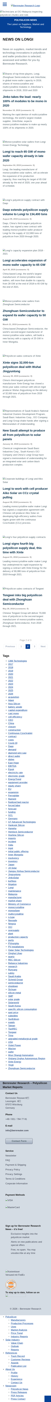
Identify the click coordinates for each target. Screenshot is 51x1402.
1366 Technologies (17, 661)
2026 (10, 694)
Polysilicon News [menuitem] (19, 1389)
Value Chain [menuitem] (17, 1343)
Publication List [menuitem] (18, 1366)
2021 (10, 677)
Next (43, 646)
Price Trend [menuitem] (17, 1333)
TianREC (12, 1029)
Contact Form (19, 1141)
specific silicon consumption (22, 1009)
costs (11, 740)
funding (12, 812)
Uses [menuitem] (13, 1326)
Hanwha (12, 828)
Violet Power (14, 1045)
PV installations (16, 946)
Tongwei (12, 1032)
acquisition (13, 697)
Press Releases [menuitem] (19, 1392)
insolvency (13, 858)
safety (11, 973)
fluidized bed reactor (18, 802)
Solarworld (13, 1002)
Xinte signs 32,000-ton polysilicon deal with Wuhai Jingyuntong (22, 367)
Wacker (12, 1048)
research (12, 966)
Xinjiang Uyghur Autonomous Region (26, 1058)
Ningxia (12, 923)
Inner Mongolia (15, 854)
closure (12, 726)
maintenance (14, 891)
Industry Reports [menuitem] (19, 1336)
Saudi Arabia (14, 976)
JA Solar (12, 868)
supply (11, 1022)
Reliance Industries (18, 963)
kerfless (12, 881)
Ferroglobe (13, 795)
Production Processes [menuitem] (22, 1323)
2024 (10, 687)
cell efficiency (15, 717)
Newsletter (10, 1155)
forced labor (14, 805)
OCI (10, 927)
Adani (11, 700)
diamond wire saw (17, 753)
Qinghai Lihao (15, 953)
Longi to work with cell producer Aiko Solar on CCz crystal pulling (25, 493)
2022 (10, 680)
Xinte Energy (14, 1061)
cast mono (13, 713)
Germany (13, 818)
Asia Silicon (14, 703)
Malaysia (12, 894)
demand (12, 749)
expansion (13, 792)
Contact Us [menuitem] (16, 1382)
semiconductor (15, 983)
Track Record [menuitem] (18, 1356)
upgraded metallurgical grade (23, 1038)
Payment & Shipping (15, 1165)
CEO (10, 720)
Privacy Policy (12, 1169)
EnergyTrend (14, 779)
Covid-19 (12, 743)
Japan (11, 864)
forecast (12, 809)
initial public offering (18, 851)
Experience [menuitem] (16, 1379)
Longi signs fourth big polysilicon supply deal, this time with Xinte (22, 548)
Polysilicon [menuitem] (10, 1317)
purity (11, 940)
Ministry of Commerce (19, 904)
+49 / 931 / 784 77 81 (16, 1119)
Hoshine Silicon (16, 835)
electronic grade (16, 776)
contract (12, 736)
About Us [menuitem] (10, 1369)
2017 (10, 664)
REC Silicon (14, 960)
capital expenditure (17, 710)
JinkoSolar (13, 877)
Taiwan (11, 1025)
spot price (13, 1012)
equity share (14, 786)
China (11, 723)
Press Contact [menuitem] (18, 1399)
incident (12, 841)
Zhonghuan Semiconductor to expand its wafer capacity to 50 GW (24, 315)
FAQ (7, 1160)
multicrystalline (16, 914)
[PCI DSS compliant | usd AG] (10, 1284)
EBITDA (12, 766)
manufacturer (15, 897)
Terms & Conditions (15, 1179)
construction (14, 730)
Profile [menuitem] (14, 1372)
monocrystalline (16, 907)
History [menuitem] (14, 1376)
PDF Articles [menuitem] (17, 1395)
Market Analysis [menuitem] (19, 1330)
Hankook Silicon (16, 825)
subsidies (13, 1015)
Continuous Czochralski (20, 733)
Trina (10, 1035)
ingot (10, 848)
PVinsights (13, 943)
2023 (10, 684)
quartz (11, 956)
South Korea (14, 1006)
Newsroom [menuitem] (10, 1386)
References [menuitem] (11, 1353)
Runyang (12, 969)
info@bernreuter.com (17, 1130)
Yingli (11, 1065)
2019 (10, 671)
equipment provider (18, 782)
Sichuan (12, 989)
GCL (10, 815)
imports (12, 838)
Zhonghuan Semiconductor (21, 1068)
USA (10, 1042)
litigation (12, 884)
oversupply (13, 930)
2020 (10, 674)
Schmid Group (15, 979)
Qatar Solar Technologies (21, 950)
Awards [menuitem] (14, 1363)
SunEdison (13, 1019)
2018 (10, 667)
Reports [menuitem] (15, 1349)
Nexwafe (12, 920)
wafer (11, 1052)
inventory (13, 861)
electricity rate (15, 772)
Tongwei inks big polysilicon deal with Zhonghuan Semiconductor (22, 599)
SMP (10, 996)
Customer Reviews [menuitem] (20, 1359)
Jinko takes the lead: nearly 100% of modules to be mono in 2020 (25, 101)
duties (11, 759)
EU (9, 789)
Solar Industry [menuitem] (12, 1340)
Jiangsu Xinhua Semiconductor (24, 871)
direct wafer (14, 756)
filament (12, 799)
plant (10, 933)
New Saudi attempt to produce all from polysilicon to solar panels (24, 435)
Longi (11, 887)
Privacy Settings (13, 1174)
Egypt (11, 769)
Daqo (10, 746)
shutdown (13, 986)
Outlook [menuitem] (15, 1346)
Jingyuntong (14, 874)
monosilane (14, 910)
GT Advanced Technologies (22, 822)
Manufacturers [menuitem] (18, 1320)
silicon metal (14, 992)
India (10, 845)
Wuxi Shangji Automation (20, 1055)
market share (15, 900)
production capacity (18, 937)
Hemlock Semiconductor (20, 832)
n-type (11, 917)
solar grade (14, 999)
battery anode (15, 707)
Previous (10, 646)
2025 (10, 690)
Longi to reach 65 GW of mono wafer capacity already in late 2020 (24, 156)
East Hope (13, 763)
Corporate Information (16, 1183)
